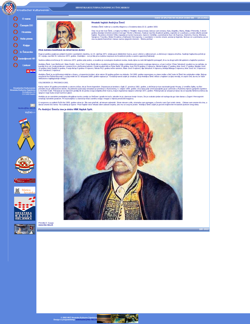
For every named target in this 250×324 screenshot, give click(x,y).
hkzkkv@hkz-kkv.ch (26, 108)
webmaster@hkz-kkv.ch (86, 320)
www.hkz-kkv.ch (45, 225)
